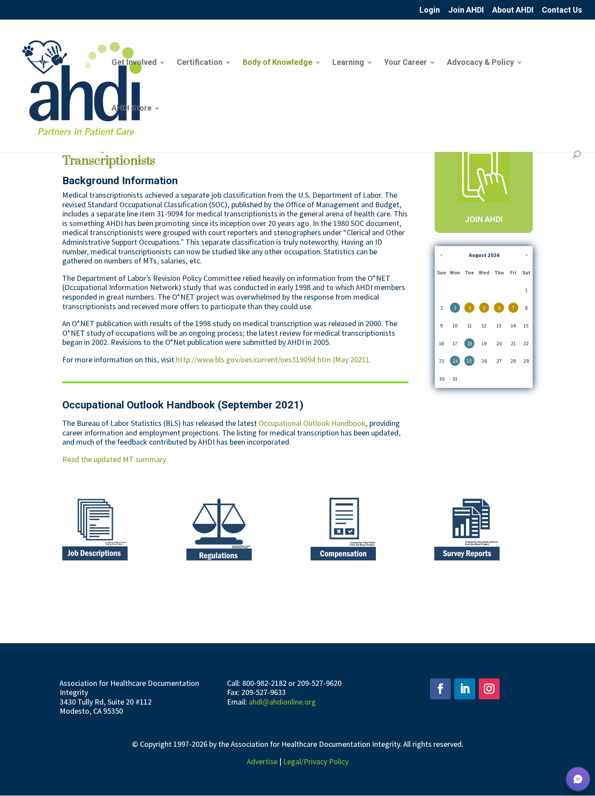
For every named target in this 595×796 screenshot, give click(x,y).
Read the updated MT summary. (114, 459)
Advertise (262, 761)
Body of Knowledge (277, 63)
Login (429, 10)
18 (469, 343)
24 (455, 361)
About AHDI (513, 10)
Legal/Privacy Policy (315, 761)
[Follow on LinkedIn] (464, 688)
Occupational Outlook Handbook (312, 423)
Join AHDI (466, 10)
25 (469, 361)
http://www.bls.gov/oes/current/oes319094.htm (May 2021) (272, 359)
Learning (348, 63)
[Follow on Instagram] (489, 688)
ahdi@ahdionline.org (282, 702)
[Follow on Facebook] (440, 688)
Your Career (405, 63)
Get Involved (134, 63)
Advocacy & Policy (480, 63)
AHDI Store (132, 108)
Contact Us (562, 10)
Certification (200, 63)
